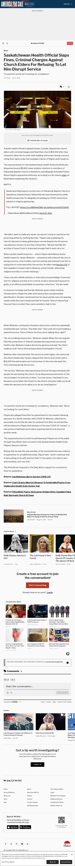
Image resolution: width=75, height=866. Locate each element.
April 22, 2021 (45, 213)
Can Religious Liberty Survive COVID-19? (31, 477)
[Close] (72, 854)
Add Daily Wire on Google (39, 140)
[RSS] (27, 844)
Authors (29, 796)
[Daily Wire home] (37, 43)
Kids (5, 802)
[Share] (68, 86)
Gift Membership (32, 805)
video (64, 175)
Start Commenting (37, 585)
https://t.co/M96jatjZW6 (31, 207)
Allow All (52, 862)
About (29, 789)
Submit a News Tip (56, 805)
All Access (7, 796)
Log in (50, 592)
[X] (11, 844)
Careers (29, 799)
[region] (37, 858)
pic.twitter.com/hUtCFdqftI (56, 207)
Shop (5, 799)
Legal (52, 792)
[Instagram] (17, 844)
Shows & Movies (9, 792)
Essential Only (66, 862)
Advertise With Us (33, 792)
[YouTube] (22, 844)
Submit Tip (38, 764)
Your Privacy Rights (56, 789)
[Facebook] (6, 844)
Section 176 (61, 264)
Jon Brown (7, 78)
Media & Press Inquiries (58, 796)
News (6, 789)
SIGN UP (69, 43)
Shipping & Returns (56, 799)
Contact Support (32, 802)
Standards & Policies (57, 802)
